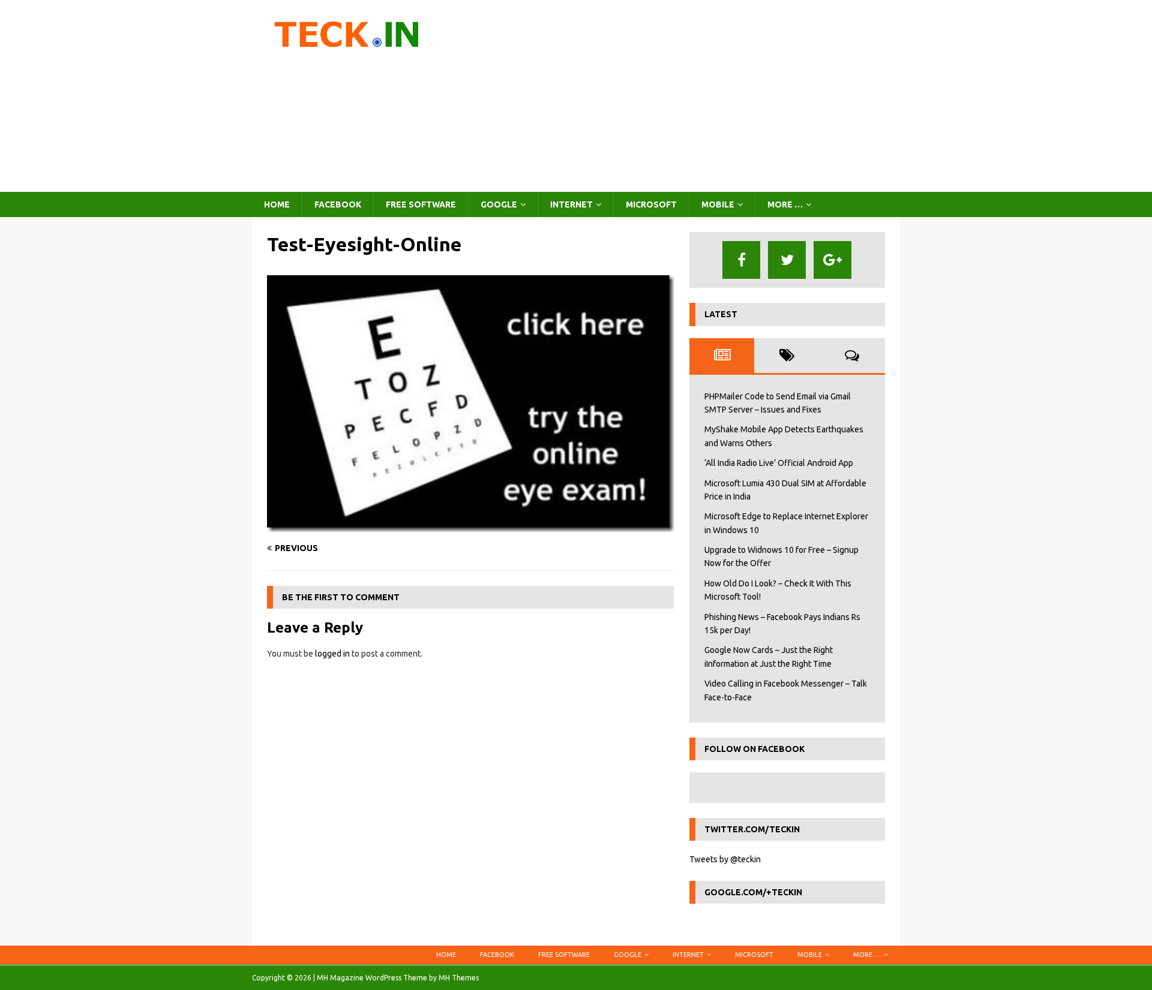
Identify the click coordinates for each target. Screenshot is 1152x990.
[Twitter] (787, 260)
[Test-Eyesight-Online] (470, 525)
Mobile (717, 204)
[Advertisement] (680, 96)
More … (785, 204)
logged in (332, 653)
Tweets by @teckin (725, 859)
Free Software (421, 204)
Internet (571, 204)
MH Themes (459, 978)
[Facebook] (741, 260)
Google (499, 204)
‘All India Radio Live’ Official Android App (778, 463)
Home (277, 204)
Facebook (337, 204)
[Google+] (832, 260)
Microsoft (651, 204)
